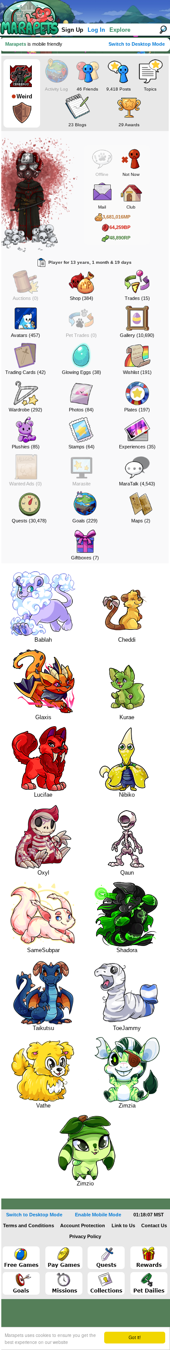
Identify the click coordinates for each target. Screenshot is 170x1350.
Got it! (135, 1337)
